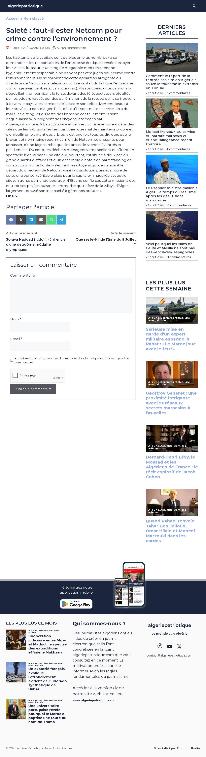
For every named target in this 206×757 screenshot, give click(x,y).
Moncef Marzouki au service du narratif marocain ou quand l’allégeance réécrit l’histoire (170, 138)
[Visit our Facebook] (160, 646)
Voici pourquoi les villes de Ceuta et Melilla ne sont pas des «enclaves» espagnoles (170, 248)
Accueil (13, 18)
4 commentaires (178, 149)
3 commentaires (178, 93)
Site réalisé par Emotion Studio (177, 748)
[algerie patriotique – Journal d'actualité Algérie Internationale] (25, 6)
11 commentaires (179, 257)
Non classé (34, 18)
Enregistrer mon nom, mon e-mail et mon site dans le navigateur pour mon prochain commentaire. (72, 360)
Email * (16, 339)
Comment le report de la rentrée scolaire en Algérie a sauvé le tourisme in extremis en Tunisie (172, 82)
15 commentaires (179, 205)
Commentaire (22, 275)
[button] (194, 6)
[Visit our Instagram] (169, 646)
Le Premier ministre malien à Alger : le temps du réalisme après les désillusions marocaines (172, 194)
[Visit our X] (179, 646)
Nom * (15, 319)
